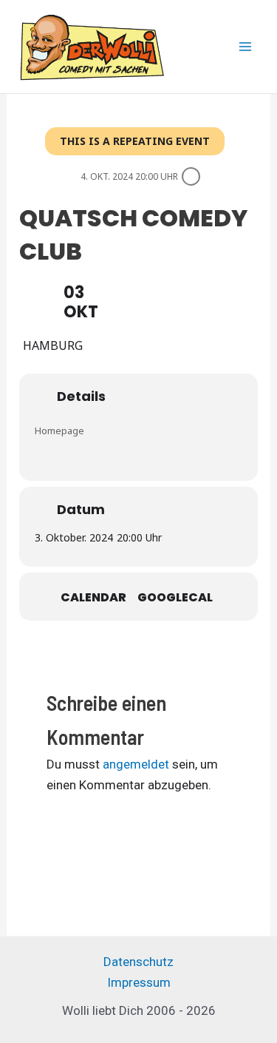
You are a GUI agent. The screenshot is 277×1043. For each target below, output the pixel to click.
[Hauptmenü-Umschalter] (246, 47)
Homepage (59, 430)
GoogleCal (175, 597)
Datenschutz (138, 961)
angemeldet (136, 764)
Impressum (139, 982)
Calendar (93, 597)
